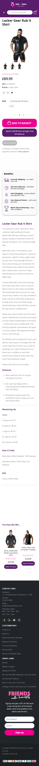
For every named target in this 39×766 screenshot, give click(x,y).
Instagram (19, 620)
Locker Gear (13, 87)
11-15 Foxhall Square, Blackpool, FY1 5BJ (17, 595)
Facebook (4, 92)
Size (4, 101)
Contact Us (6, 630)
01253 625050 (7, 600)
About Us (5, 634)
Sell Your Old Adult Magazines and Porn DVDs (19, 675)
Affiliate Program (8, 667)
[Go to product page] (10, 539)
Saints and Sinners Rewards (12, 638)
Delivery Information (9, 642)
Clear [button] (11, 106)
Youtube (14, 620)
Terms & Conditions (9, 646)
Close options (23, 151)
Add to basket (21, 123)
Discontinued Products (10, 679)
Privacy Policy (7, 650)
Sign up (19, 732)
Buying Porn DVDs (9, 671)
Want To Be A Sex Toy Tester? (13, 683)
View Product (10, 567)
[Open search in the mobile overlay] (20, 12)
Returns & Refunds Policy (11, 654)
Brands (4, 663)
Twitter (8, 92)
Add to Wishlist (9, 143)
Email (12, 92)
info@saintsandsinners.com (12, 606)
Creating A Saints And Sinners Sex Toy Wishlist (19, 687)
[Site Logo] (18, 5)
